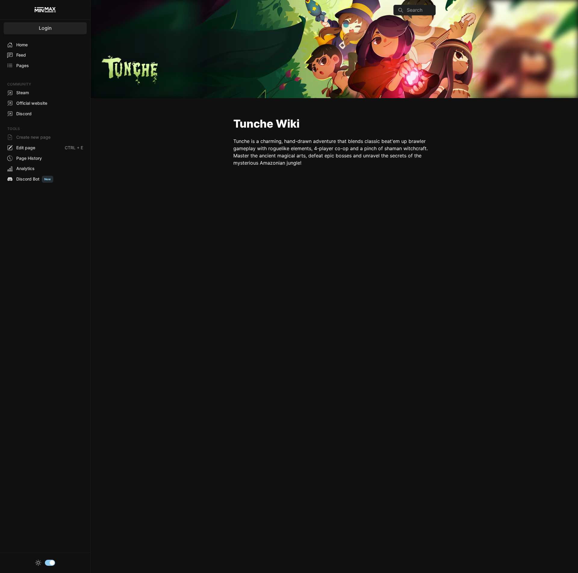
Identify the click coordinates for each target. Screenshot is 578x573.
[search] (414, 10)
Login (45, 28)
